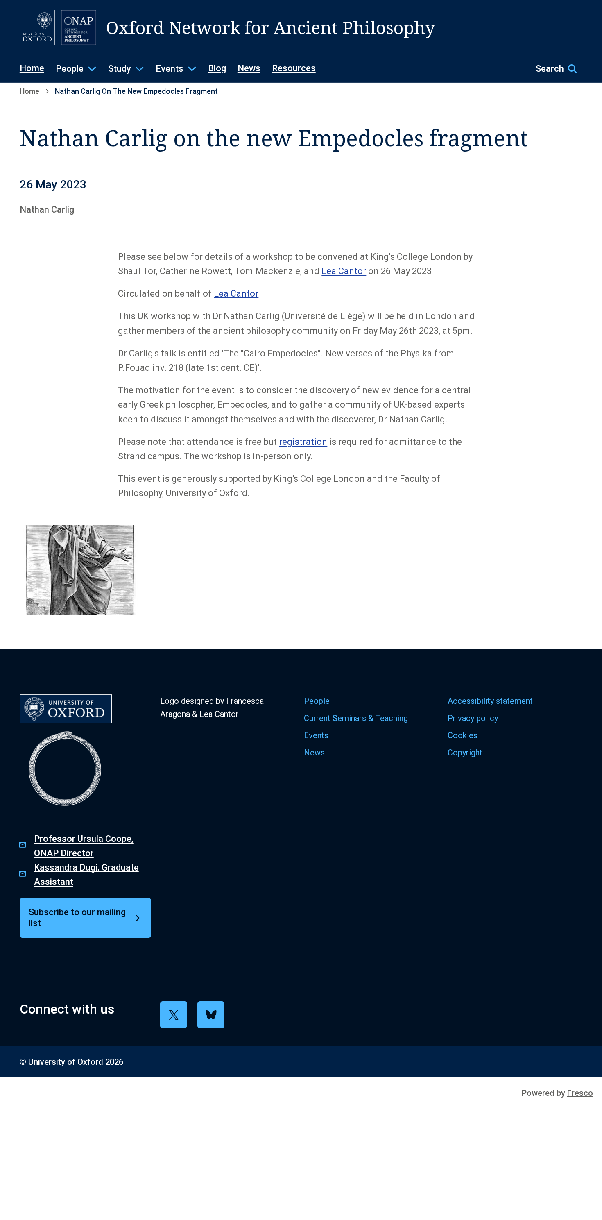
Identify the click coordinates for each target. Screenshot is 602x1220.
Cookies (463, 735)
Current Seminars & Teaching (356, 718)
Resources (294, 68)
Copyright (465, 752)
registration (303, 442)
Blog (217, 68)
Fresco (580, 1093)
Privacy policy (473, 718)
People (70, 68)
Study (119, 68)
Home (32, 68)
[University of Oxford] (37, 27)
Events (169, 68)
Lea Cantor (343, 271)
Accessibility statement (490, 701)
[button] (559, 68)
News (249, 68)
